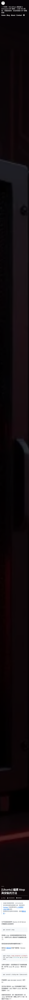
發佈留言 (20, 898)
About (13, 15)
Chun (4, 898)
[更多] (24, 15)
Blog (8, 15)
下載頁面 (8, 948)
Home (3, 15)
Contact (19, 15)
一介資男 (4, 7)
